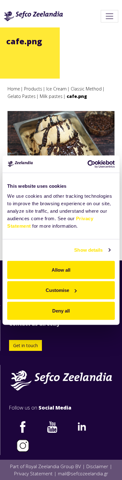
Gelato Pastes (22, 96)
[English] (33, 16)
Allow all (61, 269)
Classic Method (86, 89)
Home (14, 89)
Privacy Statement (33, 473)
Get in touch (25, 345)
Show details (88, 250)
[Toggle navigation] (109, 16)
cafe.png (77, 96)
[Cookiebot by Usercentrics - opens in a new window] (88, 164)
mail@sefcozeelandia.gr (83, 473)
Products (33, 89)
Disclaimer (97, 466)
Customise (57, 290)
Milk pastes (51, 96)
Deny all (61, 310)
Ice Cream (56, 89)
